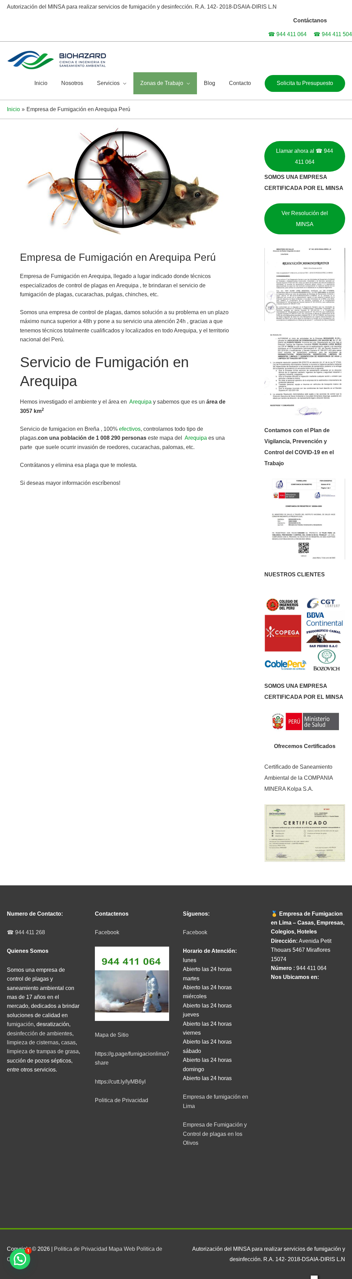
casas (68, 1042)
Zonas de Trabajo (161, 83)
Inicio (40, 83)
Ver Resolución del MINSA (305, 218)
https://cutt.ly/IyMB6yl (120, 1082)
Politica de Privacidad (121, 1100)
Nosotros (72, 83)
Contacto (240, 83)
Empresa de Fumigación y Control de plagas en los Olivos (215, 1134)
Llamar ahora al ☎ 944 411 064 (304, 156)
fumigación (20, 1024)
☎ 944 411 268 (26, 932)
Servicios (108, 83)
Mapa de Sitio (112, 1035)
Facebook (107, 932)
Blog (209, 83)
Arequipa (141, 402)
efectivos (130, 429)
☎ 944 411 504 (333, 34)
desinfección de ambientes (39, 1033)
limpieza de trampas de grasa (43, 1051)
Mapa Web (122, 1249)
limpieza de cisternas (32, 1042)
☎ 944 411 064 (287, 34)
